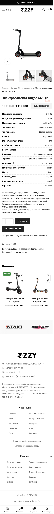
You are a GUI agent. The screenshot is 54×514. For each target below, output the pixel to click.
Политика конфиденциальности (27, 441)
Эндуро (10, 482)
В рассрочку (24, 249)
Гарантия (13, 428)
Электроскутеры (14, 462)
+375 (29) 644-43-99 (14, 368)
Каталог (14, 88)
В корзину (22, 221)
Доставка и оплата (37, 413)
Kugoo (16, 249)
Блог (11, 433)
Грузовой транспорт (37, 472)
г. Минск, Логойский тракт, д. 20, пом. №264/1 (25, 364)
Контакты (33, 433)
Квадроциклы (35, 467)
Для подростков (37, 249)
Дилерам (33, 423)
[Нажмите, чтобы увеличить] (7, 61)
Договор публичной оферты (27, 446)
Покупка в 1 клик (13, 229)
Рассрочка (13, 423)
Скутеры (32, 477)
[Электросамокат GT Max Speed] (14, 283)
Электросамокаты (27, 88)
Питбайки (33, 482)
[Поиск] (44, 10)
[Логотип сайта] (27, 9)
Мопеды (10, 477)
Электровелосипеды (38, 462)
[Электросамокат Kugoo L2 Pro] (40, 283)
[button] (22, 280)
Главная (5, 88)
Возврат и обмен (36, 418)
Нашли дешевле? (41, 106)
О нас (31, 428)
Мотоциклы (12, 472)
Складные (6, 252)
